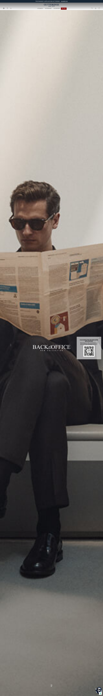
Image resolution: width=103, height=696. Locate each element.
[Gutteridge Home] (51, 5)
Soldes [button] (64, 8)
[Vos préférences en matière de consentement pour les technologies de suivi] (100, 693)
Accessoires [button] (48, 8)
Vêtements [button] (40, 8)
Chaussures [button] (57, 8)
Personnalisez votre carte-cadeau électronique (51, 1)
